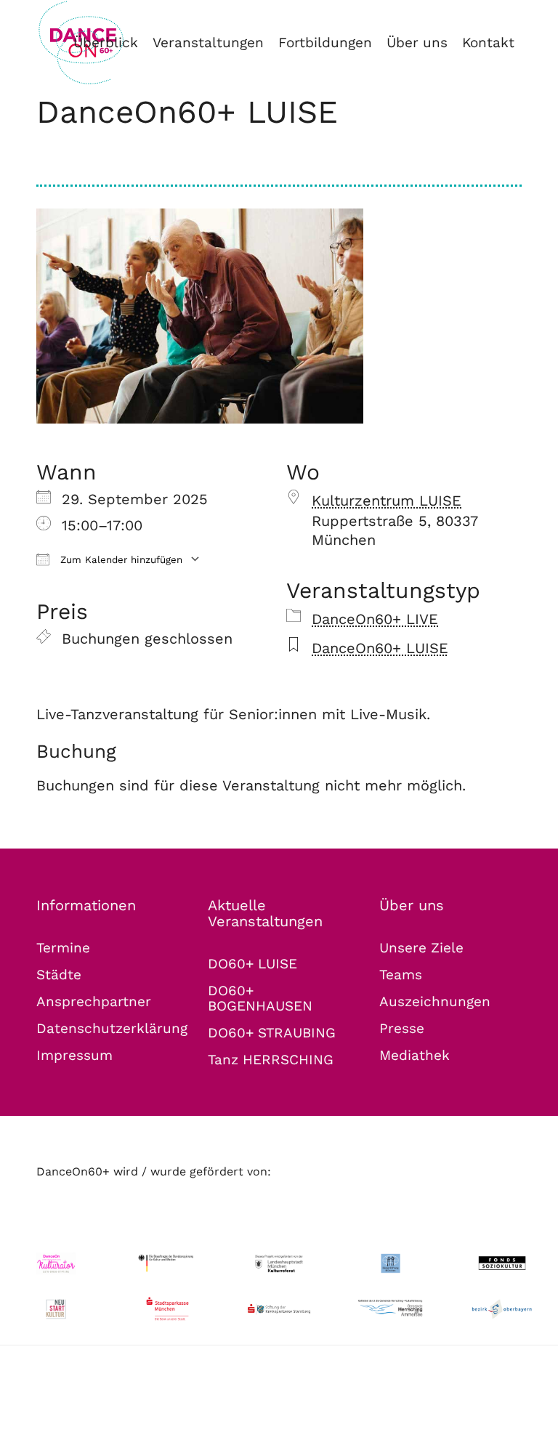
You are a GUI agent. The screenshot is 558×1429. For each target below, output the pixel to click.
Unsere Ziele (421, 947)
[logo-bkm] (168, 1263)
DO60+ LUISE (252, 963)
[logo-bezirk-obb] (502, 1309)
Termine (63, 947)
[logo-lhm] (279, 1263)
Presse (401, 1028)
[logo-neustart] (56, 1309)
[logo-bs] (391, 1263)
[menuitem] (105, 43)
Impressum (74, 1055)
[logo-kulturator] (56, 1263)
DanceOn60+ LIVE (375, 619)
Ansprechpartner (93, 1001)
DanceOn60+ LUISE (187, 112)
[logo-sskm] (168, 1309)
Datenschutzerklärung (111, 1028)
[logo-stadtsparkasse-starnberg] (279, 1309)
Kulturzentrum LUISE (386, 500)
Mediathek (414, 1055)
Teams (400, 974)
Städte (58, 974)
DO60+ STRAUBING (272, 1032)
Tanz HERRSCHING (270, 1059)
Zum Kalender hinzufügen (119, 559)
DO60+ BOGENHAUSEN (260, 998)
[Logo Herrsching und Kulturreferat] (391, 1308)
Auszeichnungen (434, 1001)
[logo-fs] (502, 1263)
